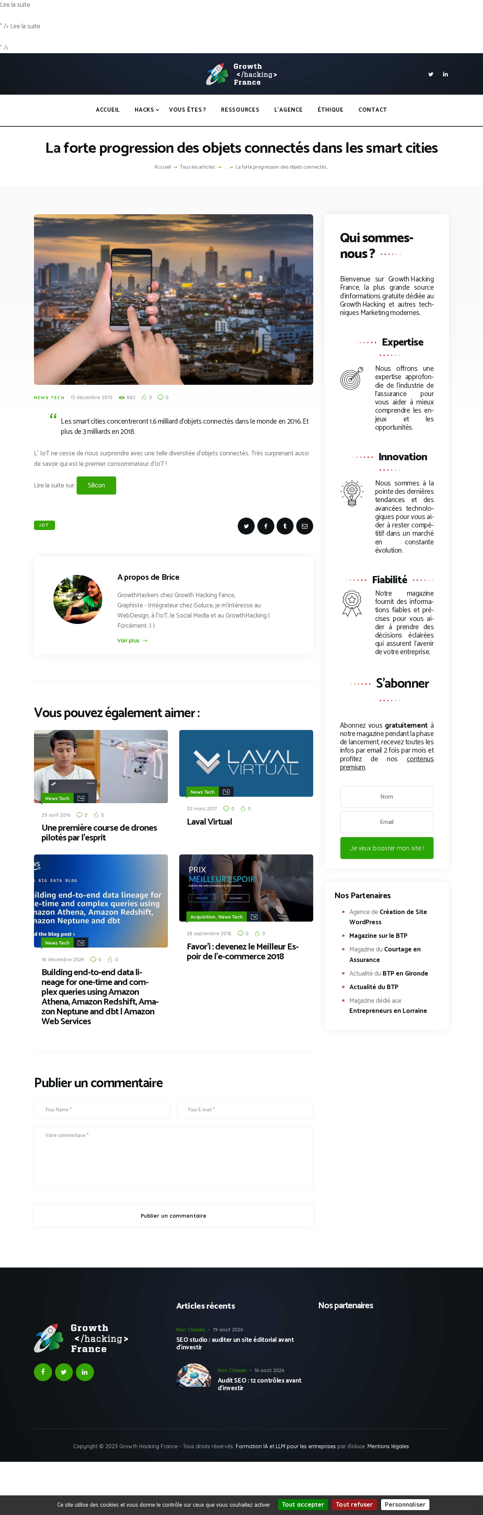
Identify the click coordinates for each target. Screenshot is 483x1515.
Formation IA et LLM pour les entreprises (286, 1446)
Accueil (162, 167)
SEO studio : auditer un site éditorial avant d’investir (235, 1344)
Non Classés (190, 1329)
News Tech (49, 397)
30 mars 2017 (202, 808)
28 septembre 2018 (209, 933)
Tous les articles (197, 167)
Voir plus (128, 640)
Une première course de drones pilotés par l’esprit (99, 833)
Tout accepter (303, 1504)
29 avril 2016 (56, 815)
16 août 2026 (269, 1370)
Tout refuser (354, 1504)
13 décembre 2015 (91, 397)
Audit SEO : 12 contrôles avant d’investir (259, 1384)
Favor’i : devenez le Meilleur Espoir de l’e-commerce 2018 (243, 952)
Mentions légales (388, 1446)
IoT (44, 525)
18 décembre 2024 (63, 959)
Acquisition (203, 917)
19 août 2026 (228, 1329)
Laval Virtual (209, 822)
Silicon (96, 485)
